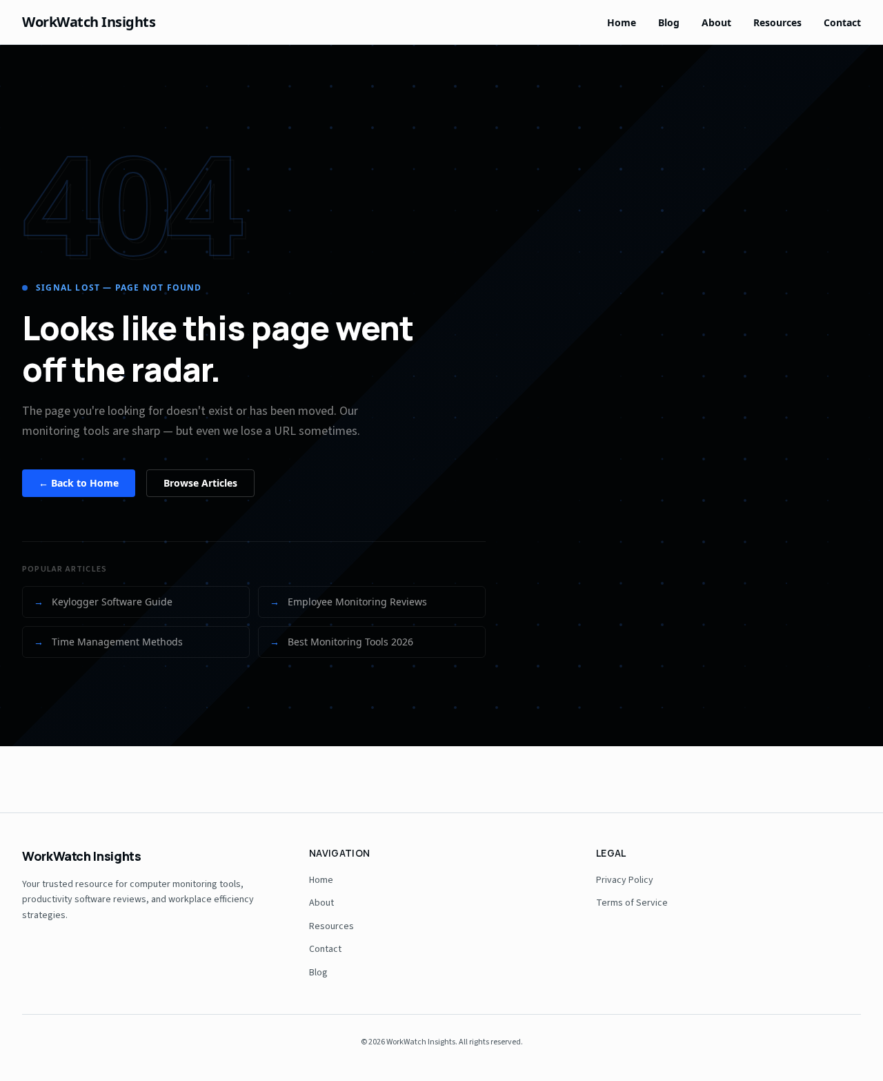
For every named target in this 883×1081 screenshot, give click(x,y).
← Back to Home (79, 482)
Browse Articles (200, 482)
